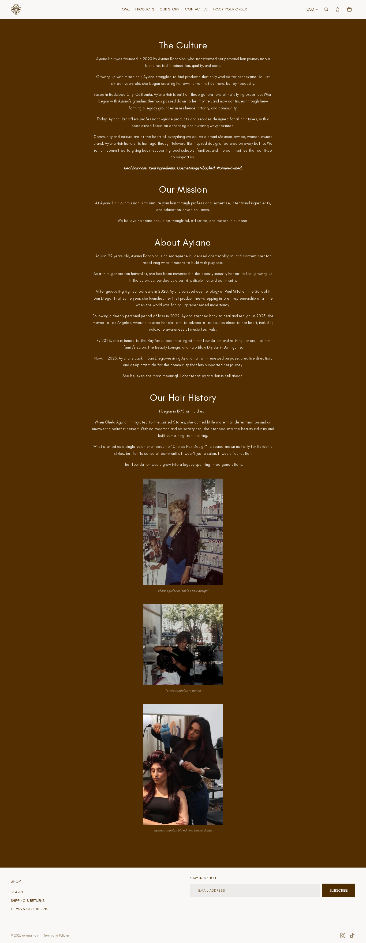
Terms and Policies (56, 935)
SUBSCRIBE (339, 890)
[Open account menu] (337, 9)
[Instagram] (342, 935)
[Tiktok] (352, 935)
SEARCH (17, 892)
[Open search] (326, 9)
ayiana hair (30, 935)
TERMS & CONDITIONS (29, 909)
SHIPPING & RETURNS (27, 900)
